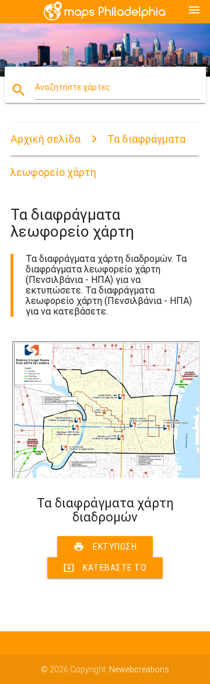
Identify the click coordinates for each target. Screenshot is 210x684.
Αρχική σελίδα (45, 139)
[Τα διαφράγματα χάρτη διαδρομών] (105, 475)
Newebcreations (139, 669)
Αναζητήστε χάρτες (72, 87)
